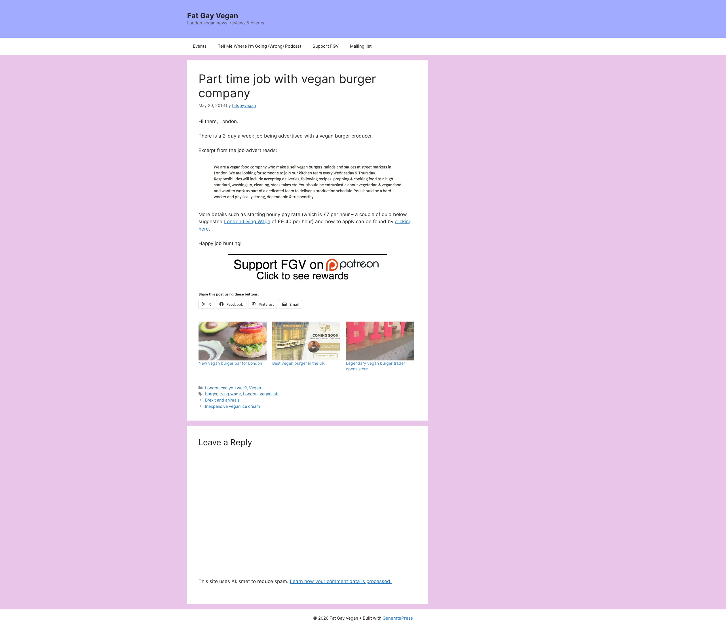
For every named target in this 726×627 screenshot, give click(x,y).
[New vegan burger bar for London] (233, 341)
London (250, 393)
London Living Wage (247, 221)
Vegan (255, 387)
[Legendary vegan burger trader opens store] (380, 341)
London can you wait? (226, 387)
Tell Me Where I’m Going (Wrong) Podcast (259, 46)
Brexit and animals (222, 400)
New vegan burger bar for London (230, 363)
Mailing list (361, 46)
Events (199, 46)
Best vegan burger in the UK (298, 363)
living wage (230, 393)
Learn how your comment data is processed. (341, 581)
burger (211, 393)
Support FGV (326, 46)
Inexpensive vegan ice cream (232, 406)
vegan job (269, 393)
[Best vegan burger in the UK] (306, 341)
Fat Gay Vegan (212, 15)
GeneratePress (398, 618)
